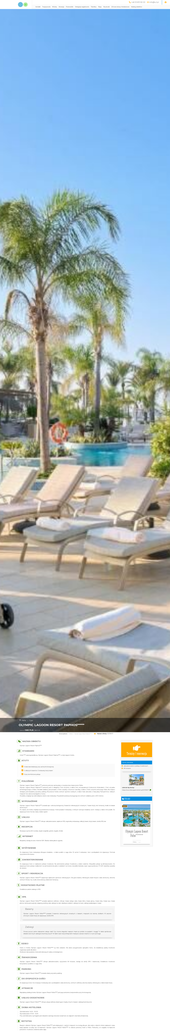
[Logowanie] (165, 2)
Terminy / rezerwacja (137, 753)
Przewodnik (69, 7)
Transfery (93, 7)
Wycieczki (106, 7)
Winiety (54, 7)
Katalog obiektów (136, 7)
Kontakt (38, 7)
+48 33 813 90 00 (138, 2)
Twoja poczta (46, 7)
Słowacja (61, 7)
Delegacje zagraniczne (82, 7)
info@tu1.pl (154, 2)
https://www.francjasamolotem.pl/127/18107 (135, 790)
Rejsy (100, 7)
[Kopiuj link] (150, 790)
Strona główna (63, 733)
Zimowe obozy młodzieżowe (120, 7)
